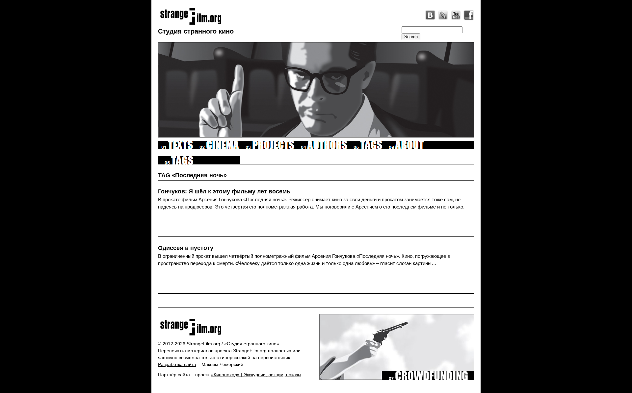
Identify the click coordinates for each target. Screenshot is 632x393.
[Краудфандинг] (428, 378)
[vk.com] (430, 15)
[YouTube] (456, 15)
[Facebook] (468, 15)
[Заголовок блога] (236, 327)
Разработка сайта (177, 364)
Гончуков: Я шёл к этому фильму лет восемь (224, 191)
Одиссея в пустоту (185, 248)
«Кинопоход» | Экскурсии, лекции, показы (256, 374)
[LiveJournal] (443, 15)
